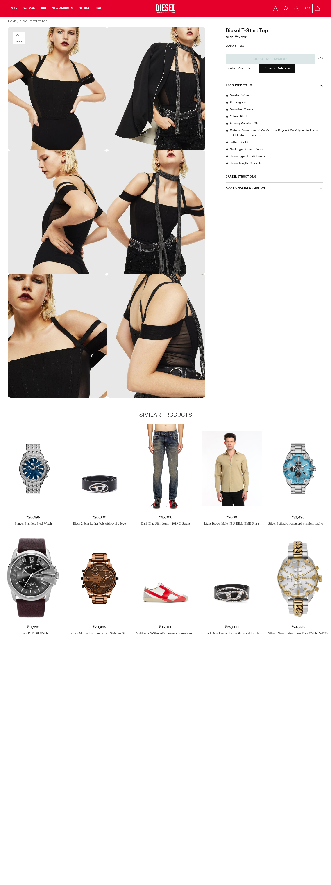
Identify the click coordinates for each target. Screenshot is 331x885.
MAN (14, 8)
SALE (99, 8)
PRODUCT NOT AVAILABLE (270, 59)
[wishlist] (307, 8)
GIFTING (85, 8)
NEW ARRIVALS (62, 8)
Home (12, 21)
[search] (286, 8)
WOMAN (29, 8)
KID (43, 8)
